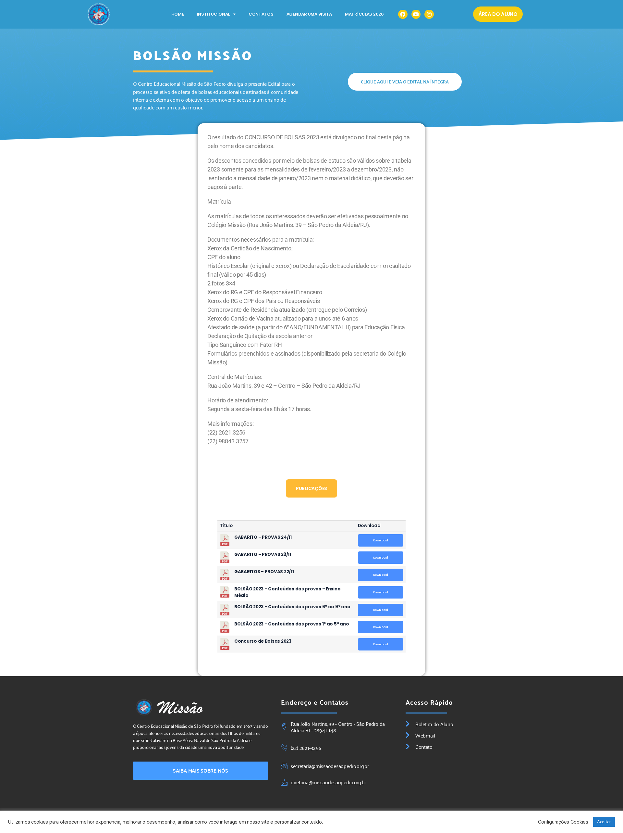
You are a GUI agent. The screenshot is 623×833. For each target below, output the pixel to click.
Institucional (213, 14)
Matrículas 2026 (364, 14)
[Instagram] (429, 14)
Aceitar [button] (604, 821)
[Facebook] (403, 14)
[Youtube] (416, 14)
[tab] (311, 488)
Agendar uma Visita (309, 14)
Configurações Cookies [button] (563, 822)
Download (380, 540)
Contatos (261, 14)
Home (177, 14)
